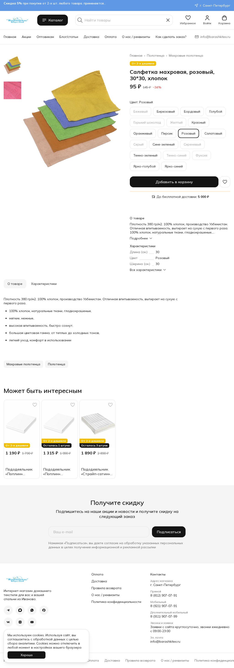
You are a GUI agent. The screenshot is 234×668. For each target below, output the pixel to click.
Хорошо (27, 655)
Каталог (55, 20)
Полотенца (155, 55)
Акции (26, 37)
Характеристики (44, 284)
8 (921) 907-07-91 (163, 606)
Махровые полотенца (186, 55)
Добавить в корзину (174, 182)
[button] (188, 20)
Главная (10, 37)
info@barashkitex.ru (165, 641)
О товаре (15, 284)
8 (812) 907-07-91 (163, 595)
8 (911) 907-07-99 (163, 616)
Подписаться (169, 532)
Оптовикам (45, 37)
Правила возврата (106, 588)
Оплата (111, 37)
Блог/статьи (68, 37)
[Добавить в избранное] (224, 181)
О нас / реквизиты (136, 37)
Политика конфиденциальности (116, 602)
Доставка (91, 37)
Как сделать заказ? (171, 37)
